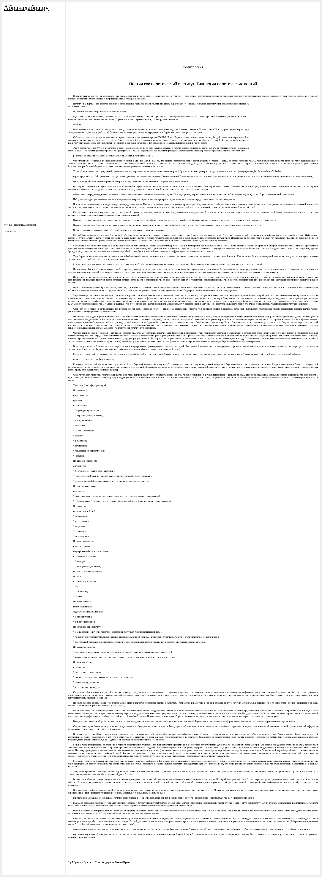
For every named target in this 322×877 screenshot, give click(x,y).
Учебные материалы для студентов (20, 225)
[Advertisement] (26, 52)
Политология (10, 231)
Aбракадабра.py (26, 7)
